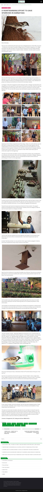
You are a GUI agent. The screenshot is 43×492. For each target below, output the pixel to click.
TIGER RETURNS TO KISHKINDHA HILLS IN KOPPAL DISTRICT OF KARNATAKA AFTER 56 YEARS (20, 447)
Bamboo (4, 423)
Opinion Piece (4, 469)
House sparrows (19, 423)
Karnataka (25, 423)
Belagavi (9, 423)
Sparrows (23, 425)
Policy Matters (5, 471)
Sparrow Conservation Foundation (8, 425)
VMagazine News (24, 490)
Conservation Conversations (7, 460)
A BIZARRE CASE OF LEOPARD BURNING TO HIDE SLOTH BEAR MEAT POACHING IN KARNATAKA (20, 449)
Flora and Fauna (5, 465)
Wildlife (3, 474)
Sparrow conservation (32, 423)
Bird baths (13, 423)
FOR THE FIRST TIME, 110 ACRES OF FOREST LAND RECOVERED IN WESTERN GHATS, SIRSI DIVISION (21, 444)
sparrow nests (18, 425)
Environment (4, 462)
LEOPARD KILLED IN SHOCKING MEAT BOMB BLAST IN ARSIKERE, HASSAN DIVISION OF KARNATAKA (21, 452)
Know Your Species (5, 467)
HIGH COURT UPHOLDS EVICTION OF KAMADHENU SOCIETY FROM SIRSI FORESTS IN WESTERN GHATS (21, 454)
